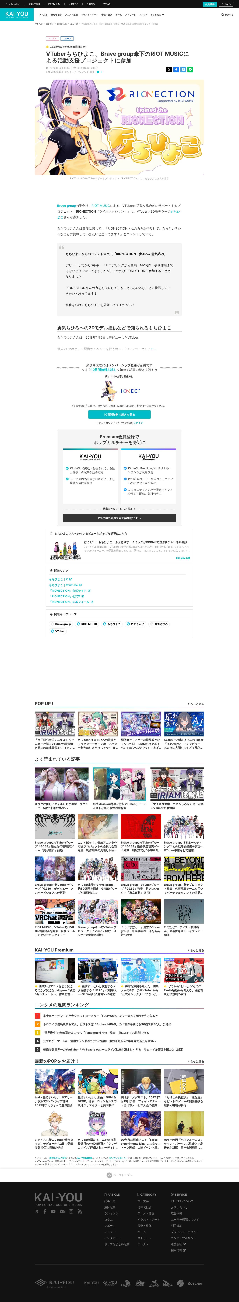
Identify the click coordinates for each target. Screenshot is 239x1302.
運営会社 (176, 1244)
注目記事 (109, 1207)
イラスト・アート (149, 1219)
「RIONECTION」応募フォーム (69, 602)
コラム (108, 1219)
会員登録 (210, 4)
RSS (80, 1211)
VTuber (60, 631)
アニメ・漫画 (146, 1213)
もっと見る (155, 14)
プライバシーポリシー (185, 1232)
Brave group (66, 206)
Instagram (71, 1211)
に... (154, 349)
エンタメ (50, 24)
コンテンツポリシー (118, 1158)
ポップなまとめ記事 (116, 1244)
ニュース (74, 24)
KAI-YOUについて (182, 1201)
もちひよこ (114, 624)
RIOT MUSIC (101, 206)
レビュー (109, 1232)
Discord (62, 1211)
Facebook (45, 1211)
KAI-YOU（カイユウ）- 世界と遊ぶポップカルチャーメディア (17, 14)
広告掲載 (176, 1213)
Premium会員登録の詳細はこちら (119, 518)
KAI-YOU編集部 (84, 1158)
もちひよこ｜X (58, 579)
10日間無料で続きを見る (119, 414)
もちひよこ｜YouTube (63, 585)
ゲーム (142, 1232)
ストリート (145, 1238)
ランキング (111, 1213)
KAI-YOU (39, 24)
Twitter (37, 1211)
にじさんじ (62, 24)
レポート (109, 1225)
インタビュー (112, 1238)
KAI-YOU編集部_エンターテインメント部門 (70, 71)
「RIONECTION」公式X (64, 596)
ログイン (226, 4)
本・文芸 (143, 1201)
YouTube (53, 1211)
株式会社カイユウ (58, 1158)
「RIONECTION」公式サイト (67, 590)
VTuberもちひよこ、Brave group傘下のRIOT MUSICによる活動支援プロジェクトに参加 (117, 57)
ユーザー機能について (185, 1219)
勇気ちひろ (161, 624)
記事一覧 (109, 1201)
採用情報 (176, 1250)
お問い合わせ (179, 1207)
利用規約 (176, 1225)
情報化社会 (145, 1207)
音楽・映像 (145, 1225)
